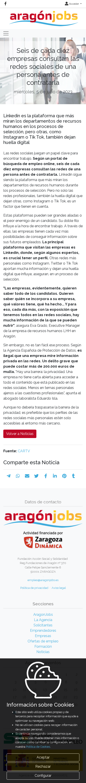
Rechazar (43, 766)
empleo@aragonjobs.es (43, 580)
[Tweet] (36, 476)
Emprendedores (43, 630)
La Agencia (43, 620)
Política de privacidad (34, 588)
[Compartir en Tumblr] (73, 476)
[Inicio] (43, 17)
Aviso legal (59, 588)
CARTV (24, 451)
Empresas (43, 636)
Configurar (43, 775)
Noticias (43, 652)
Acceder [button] (74, 3)
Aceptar (43, 757)
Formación (43, 646)
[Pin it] (64, 476)
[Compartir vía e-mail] (27, 476)
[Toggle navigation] (6, 33)
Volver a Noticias (20, 434)
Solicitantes (43, 625)
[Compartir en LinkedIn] (55, 476)
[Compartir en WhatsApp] (18, 476)
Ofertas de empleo (43, 641)
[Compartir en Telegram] (9, 476)
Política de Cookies (38, 746)
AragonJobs (43, 614)
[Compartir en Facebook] (45, 476)
